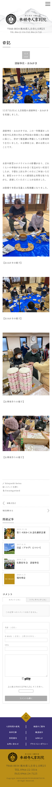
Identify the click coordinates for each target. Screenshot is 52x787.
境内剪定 (21, 577)
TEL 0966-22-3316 (26, 769)
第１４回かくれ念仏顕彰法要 (31, 532)
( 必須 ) (10, 627)
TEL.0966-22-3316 (18, 32)
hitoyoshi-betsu (13, 483)
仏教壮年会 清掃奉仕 (28, 562)
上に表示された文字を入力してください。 (26, 686)
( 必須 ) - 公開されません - (20, 636)
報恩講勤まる (8, 510)
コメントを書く (12, 487)
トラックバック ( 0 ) (37, 599)
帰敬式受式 (11, 503)
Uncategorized (12, 490)
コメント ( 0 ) (14, 599)
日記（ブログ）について (29, 547)
